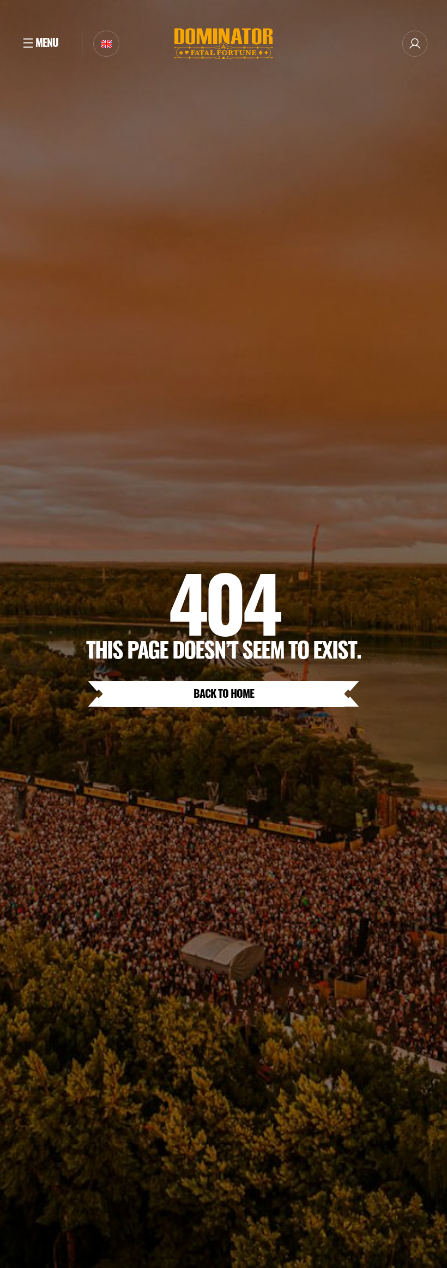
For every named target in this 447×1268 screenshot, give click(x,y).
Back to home (224, 693)
